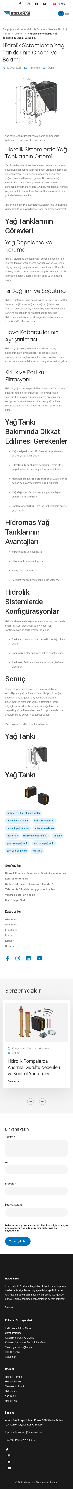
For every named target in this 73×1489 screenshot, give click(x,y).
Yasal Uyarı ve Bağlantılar (19, 1347)
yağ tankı (37, 850)
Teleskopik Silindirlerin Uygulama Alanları (30, 889)
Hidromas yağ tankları (35, 835)
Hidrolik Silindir (13, 1381)
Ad (7, 1162)
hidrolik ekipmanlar (18, 820)
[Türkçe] (54, 3)
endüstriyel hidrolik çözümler (23, 813)
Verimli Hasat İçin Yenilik (20, 894)
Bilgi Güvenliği (12, 1352)
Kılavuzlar (10, 1356)
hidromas (12, 835)
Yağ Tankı (10, 1395)
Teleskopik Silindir (15, 1386)
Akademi (10, 919)
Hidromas (34, 67)
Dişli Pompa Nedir (15, 900)
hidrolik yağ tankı (44, 828)
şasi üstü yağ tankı (44, 843)
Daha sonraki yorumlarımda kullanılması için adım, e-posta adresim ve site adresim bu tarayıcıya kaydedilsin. (36, 1228)
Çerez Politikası (13, 1332)
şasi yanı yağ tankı (17, 850)
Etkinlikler (11, 930)
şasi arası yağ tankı (17, 843)
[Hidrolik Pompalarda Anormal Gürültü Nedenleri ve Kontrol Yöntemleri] (36, 1022)
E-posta (10, 1183)
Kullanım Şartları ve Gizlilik (19, 1337)
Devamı (12, 1081)
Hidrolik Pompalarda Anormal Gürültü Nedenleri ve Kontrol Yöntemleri (34, 1067)
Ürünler (51, 67)
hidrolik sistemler (44, 820)
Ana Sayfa (11, 924)
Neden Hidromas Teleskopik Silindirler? (29, 884)
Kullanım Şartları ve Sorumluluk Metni (25, 1342)
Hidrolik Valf (12, 1391)
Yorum (10, 1136)
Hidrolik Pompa (13, 1376)
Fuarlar (9, 935)
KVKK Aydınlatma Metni (18, 1328)
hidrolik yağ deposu (18, 828)
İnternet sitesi (13, 1205)
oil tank (58, 835)
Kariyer (9, 940)
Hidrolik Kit (11, 1400)
